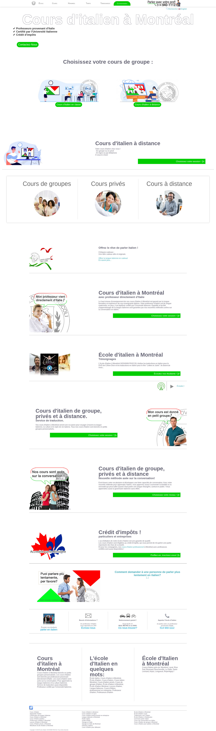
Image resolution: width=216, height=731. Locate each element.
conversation (157, 483)
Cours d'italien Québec (37, 719)
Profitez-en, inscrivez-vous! (164, 555)
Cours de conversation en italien (144, 720)
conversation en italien (109, 309)
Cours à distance (169, 184)
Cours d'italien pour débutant (91, 727)
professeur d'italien (152, 303)
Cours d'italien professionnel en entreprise (95, 715)
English (183, 9)
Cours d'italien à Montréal (38, 717)
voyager (83, 425)
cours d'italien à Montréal (140, 301)
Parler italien (86, 719)
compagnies (112, 547)
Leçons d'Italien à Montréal (38, 722)
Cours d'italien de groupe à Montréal (145, 722)
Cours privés (108, 184)
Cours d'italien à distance (147, 104)
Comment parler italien (141, 719)
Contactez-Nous (27, 44)
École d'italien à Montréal (142, 712)
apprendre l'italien (124, 485)
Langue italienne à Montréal (91, 717)
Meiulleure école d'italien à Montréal (41, 725)
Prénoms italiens (87, 725)
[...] (147, 574)
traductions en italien (154, 363)
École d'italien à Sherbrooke (143, 717)
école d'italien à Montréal (110, 363)
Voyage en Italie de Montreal (91, 724)
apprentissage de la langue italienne (114, 307)
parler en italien (48, 629)
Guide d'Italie (86, 720)
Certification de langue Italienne (40, 715)
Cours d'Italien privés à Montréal (40, 724)
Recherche (172, 9)
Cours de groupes (47, 184)
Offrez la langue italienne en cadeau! (113, 258)
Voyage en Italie (87, 722)
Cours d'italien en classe (69, 104)
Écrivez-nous (88, 627)
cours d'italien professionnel (133, 547)
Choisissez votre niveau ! (164, 495)
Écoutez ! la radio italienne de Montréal (171, 388)
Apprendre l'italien (35, 714)
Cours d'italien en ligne (89, 714)
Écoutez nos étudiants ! (165, 373)
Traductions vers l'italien (142, 715)
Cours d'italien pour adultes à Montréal (146, 724)
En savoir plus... (105, 260)
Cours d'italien (34, 712)
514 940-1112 (167, 627)
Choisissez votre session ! (188, 161)
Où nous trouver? (127, 627)
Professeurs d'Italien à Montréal (40, 720)
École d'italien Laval (140, 714)
